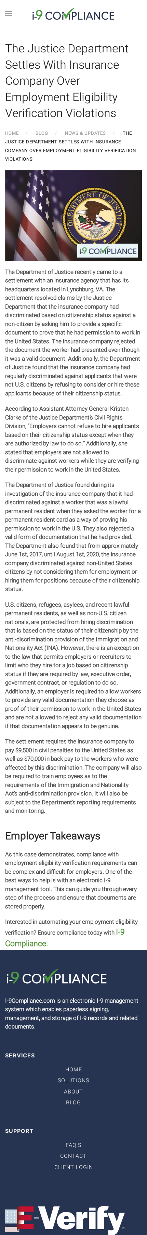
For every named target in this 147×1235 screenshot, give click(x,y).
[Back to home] (73, 13)
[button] (8, 13)
